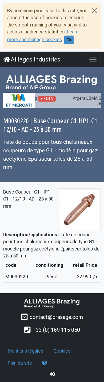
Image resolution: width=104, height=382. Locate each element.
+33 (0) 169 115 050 (56, 330)
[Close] (94, 10)
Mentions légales (25, 351)
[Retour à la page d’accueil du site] (52, 82)
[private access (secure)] (52, 374)
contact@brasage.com (56, 317)
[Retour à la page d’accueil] (52, 303)
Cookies (62, 351)
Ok (69, 39)
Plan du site (20, 363)
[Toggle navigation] (93, 59)
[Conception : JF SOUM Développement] (44, 363)
